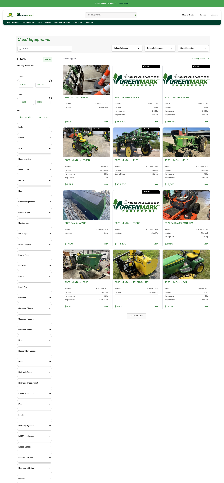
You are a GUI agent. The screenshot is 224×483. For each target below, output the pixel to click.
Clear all (47, 60)
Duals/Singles (24, 244)
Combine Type (24, 212)
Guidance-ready (25, 330)
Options (21, 479)
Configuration (24, 223)
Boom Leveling (24, 159)
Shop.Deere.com (122, 4)
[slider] (19, 81)
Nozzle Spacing (24, 447)
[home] (25, 14)
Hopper (21, 362)
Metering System (26, 426)
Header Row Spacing (27, 351)
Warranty (43, 117)
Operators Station (26, 468)
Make (20, 127)
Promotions (77, 23)
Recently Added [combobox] (198, 59)
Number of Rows (25, 458)
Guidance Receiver (26, 319)
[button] (214, 15)
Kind (20, 404)
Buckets (22, 181)
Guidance (22, 298)
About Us (89, 23)
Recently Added (26, 117)
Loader (21, 415)
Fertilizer (22, 266)
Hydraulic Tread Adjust (28, 383)
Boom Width (23, 170)
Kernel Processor (26, 394)
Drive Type (22, 234)
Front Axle (22, 287)
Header (21, 340)
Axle (20, 149)
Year (21, 94)
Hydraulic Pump (25, 372)
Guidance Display (25, 308)
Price (21, 77)
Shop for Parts (188, 15)
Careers (203, 15)
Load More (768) (136, 316)
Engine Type (23, 255)
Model (21, 138)
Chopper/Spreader (26, 202)
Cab (20, 191)
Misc (19, 111)
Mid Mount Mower (26, 436)
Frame (21, 276)
